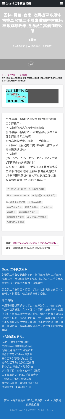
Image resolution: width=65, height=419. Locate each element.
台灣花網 (32, 383)
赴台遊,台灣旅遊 (11, 366)
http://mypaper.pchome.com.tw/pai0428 (35, 242)
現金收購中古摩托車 (28, 212)
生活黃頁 (29, 362)
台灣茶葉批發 (9, 387)
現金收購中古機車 (15, 217)
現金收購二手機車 (15, 222)
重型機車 (20, 46)
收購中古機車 (35, 202)
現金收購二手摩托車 (36, 217)
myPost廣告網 (10, 342)
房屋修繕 (7, 346)
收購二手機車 (31, 207)
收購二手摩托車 (14, 207)
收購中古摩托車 (17, 202)
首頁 (6, 400)
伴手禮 (31, 370)
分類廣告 (28, 350)
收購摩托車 (46, 207)
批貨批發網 (32, 404)
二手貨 (27, 374)
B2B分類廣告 (34, 400)
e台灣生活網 (18, 400)
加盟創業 (24, 379)
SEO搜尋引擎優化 (12, 358)
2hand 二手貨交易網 (18, 3)
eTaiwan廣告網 (23, 354)
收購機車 (11, 212)
